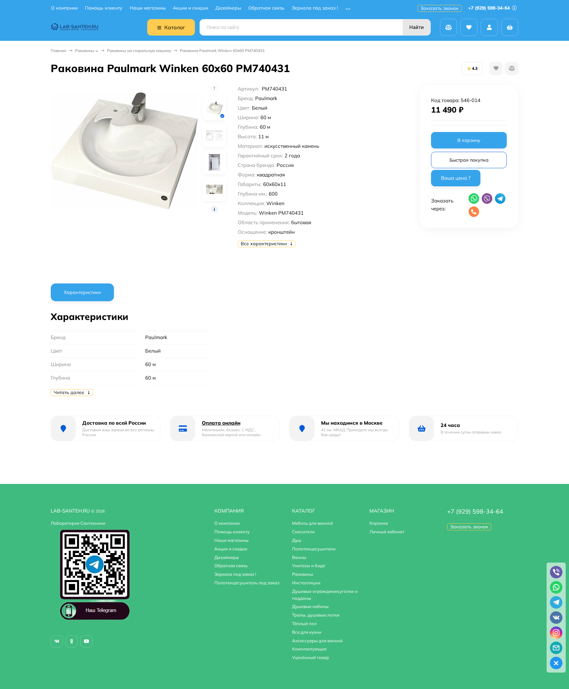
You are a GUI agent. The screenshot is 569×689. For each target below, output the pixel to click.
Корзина (378, 523)
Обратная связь (266, 8)
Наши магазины (148, 8)
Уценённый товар (310, 657)
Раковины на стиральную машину (139, 50)
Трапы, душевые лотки (315, 615)
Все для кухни (306, 632)
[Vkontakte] (57, 641)
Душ (296, 540)
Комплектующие (309, 648)
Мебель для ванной (312, 523)
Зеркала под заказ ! (315, 8)
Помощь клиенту (103, 8)
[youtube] (86, 641)
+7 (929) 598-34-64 (489, 8)
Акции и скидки (190, 8)
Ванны (299, 557)
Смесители (303, 531)
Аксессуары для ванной (317, 640)
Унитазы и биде (308, 565)
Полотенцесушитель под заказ (247, 582)
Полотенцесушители (314, 548)
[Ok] (72, 641)
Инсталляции (306, 582)
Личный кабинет (386, 531)
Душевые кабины (310, 606)
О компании (64, 8)
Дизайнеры (228, 8)
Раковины (84, 50)
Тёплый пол (304, 623)
